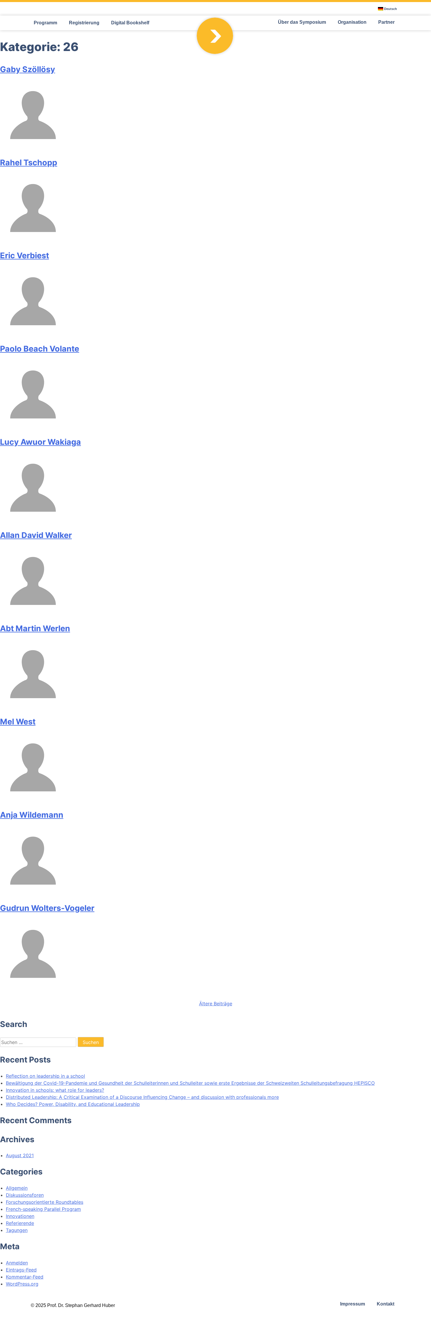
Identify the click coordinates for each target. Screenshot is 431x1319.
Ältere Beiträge (215, 1003)
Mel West (17, 721)
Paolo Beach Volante (39, 349)
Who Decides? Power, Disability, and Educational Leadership (73, 1104)
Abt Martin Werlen (35, 628)
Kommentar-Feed (24, 1277)
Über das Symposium (302, 22)
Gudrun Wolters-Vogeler (47, 908)
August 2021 (20, 1155)
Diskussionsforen (25, 1195)
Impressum (352, 1303)
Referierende (20, 1223)
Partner (386, 22)
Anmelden (17, 1263)
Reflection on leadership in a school (45, 1076)
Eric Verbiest (24, 255)
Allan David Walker (36, 535)
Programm (45, 22)
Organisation (352, 22)
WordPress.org (22, 1284)
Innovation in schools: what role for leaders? (55, 1090)
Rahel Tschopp (28, 162)
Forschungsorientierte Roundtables (44, 1202)
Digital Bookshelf (130, 22)
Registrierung (84, 22)
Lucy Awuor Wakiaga (40, 442)
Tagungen (17, 1230)
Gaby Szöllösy (27, 69)
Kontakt (385, 1303)
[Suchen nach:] (39, 1042)
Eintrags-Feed (21, 1270)
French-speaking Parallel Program (43, 1209)
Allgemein (17, 1188)
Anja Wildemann (31, 815)
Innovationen (20, 1216)
